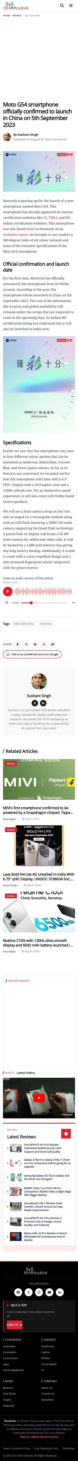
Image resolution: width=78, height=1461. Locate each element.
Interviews (9, 1346)
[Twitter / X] (26, 644)
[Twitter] (29, 1292)
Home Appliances (13, 1370)
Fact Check (9, 1393)
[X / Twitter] (35, 703)
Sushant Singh (39, 695)
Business (8, 1388)
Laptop (45, 1352)
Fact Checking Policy (46, 1448)
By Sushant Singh (25, 135)
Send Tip (12, 1325)
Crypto (7, 1399)
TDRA (53, 217)
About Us (46, 1388)
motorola (46, 623)
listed (30, 229)
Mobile (17, 15)
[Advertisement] (39, 59)
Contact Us (47, 1393)
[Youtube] (49, 1292)
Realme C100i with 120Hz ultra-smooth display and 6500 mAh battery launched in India (37, 942)
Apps (6, 1364)
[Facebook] (17, 644)
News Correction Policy (16, 1448)
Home (6, 15)
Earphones (47, 1346)
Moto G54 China (24, 623)
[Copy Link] (52, 644)
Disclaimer (47, 1399)
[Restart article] (7, 603)
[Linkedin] (60, 1292)
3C (44, 217)
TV (42, 1370)
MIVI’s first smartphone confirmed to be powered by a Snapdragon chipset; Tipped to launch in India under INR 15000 (37, 810)
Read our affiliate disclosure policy (39, 1436)
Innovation (9, 1352)
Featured (8, 1405)
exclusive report (15, 234)
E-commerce (10, 1358)
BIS (68, 217)
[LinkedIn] (35, 644)
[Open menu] (71, 6)
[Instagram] (39, 1292)
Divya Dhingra (10, 885)
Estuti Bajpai (9, 818)
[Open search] (62, 6)
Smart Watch (49, 1364)
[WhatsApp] (44, 644)
